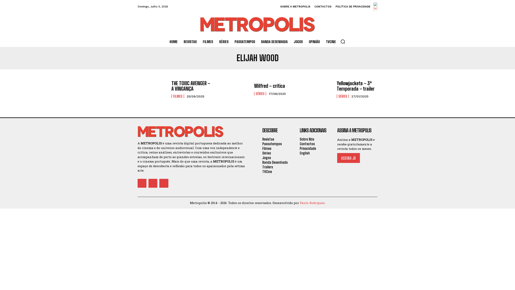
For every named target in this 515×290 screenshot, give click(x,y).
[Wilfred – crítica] (235, 90)
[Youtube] (163, 183)
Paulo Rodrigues (312, 203)
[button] (343, 41)
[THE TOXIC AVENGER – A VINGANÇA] (152, 90)
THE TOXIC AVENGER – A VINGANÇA (190, 85)
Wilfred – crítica (269, 86)
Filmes (177, 96)
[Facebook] (142, 183)
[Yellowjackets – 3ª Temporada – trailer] (318, 90)
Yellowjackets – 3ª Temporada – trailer (356, 85)
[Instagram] (152, 183)
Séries (260, 93)
